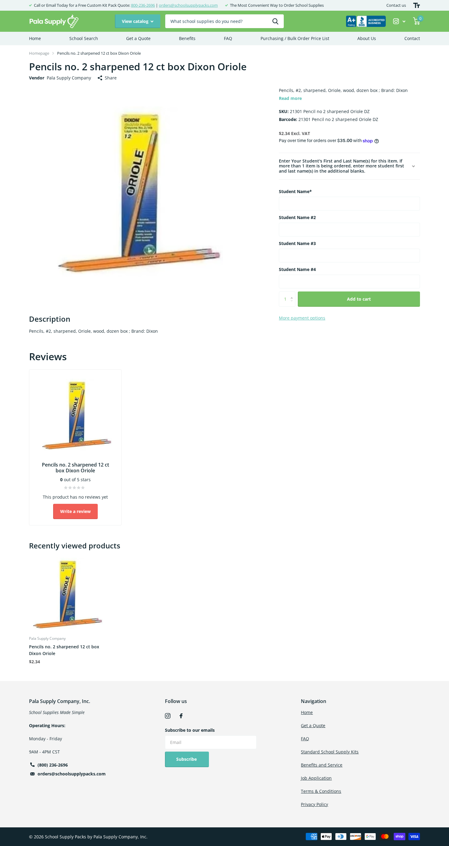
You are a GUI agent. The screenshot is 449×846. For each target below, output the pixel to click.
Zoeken (275, 21)
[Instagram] (167, 716)
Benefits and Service (321, 765)
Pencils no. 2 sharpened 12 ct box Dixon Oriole (64, 650)
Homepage (39, 53)
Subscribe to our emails (190, 730)
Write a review (75, 511)
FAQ (228, 38)
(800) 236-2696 (53, 765)
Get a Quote (138, 38)
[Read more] (399, 21)
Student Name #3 (297, 243)
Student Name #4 (297, 269)
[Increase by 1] (293, 293)
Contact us (396, 5)
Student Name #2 (297, 217)
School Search (83, 38)
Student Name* (295, 191)
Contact (412, 38)
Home (35, 38)
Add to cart (359, 299)
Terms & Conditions (321, 791)
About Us (366, 38)
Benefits (187, 38)
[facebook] (181, 716)
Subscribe (187, 759)
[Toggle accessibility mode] (416, 5)
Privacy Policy (314, 804)
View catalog (136, 21)
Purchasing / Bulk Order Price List (295, 38)
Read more (290, 98)
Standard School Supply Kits (330, 752)
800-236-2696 (143, 5)
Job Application (316, 778)
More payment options (302, 318)
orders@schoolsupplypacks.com (188, 5)
